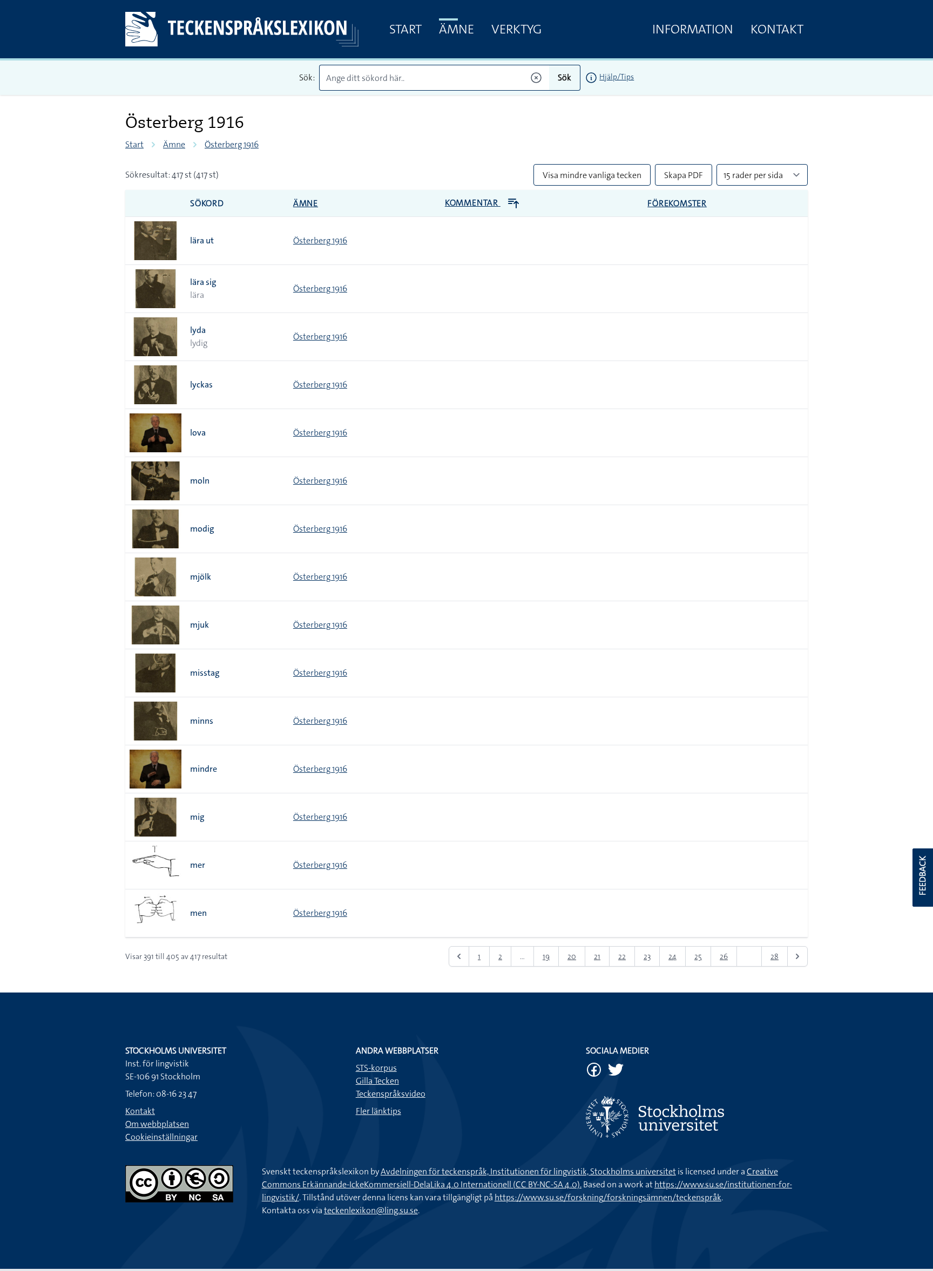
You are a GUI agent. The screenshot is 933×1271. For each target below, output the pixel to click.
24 (672, 956)
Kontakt (777, 29)
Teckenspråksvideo (390, 1093)
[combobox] (434, 78)
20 (571, 956)
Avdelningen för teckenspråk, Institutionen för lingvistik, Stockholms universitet (528, 1171)
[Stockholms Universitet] (697, 1117)
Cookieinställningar (161, 1137)
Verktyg (516, 29)
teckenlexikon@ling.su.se (371, 1210)
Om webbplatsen (157, 1124)
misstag (205, 672)
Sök (564, 77)
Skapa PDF (683, 175)
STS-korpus (376, 1067)
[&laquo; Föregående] (459, 956)
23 (647, 956)
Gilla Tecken (377, 1080)
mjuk (199, 624)
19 (546, 956)
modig (202, 528)
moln (199, 480)
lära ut (202, 240)
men (198, 913)
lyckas (201, 384)
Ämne (456, 29)
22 (622, 956)
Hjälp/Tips (616, 76)
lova (198, 432)
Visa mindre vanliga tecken (592, 175)
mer (197, 865)
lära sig (203, 282)
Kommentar (473, 202)
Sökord (207, 203)
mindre (203, 768)
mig (197, 817)
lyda (198, 330)
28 (774, 956)
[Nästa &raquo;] (797, 956)
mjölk (200, 576)
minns (201, 720)
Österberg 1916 (232, 144)
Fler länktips (378, 1111)
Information (692, 29)
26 (724, 956)
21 (597, 956)
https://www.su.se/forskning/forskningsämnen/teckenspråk (608, 1197)
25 (698, 956)
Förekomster (677, 203)
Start (405, 29)
